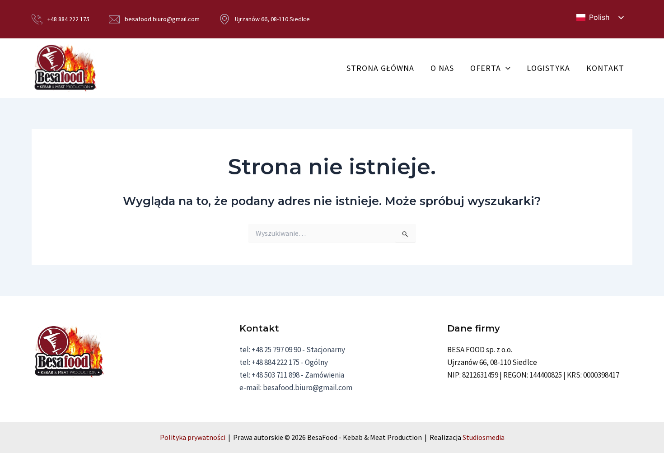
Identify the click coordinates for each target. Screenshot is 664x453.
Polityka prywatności (192, 437)
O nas (442, 68)
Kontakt (605, 68)
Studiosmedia (484, 437)
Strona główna (380, 68)
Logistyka (548, 68)
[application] (505, 68)
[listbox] (599, 17)
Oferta (485, 68)
